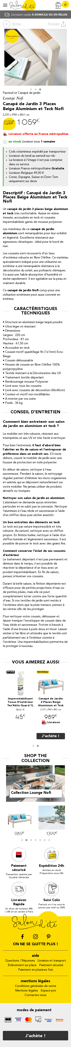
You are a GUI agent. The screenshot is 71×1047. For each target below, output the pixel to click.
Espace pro (48, 990)
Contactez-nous (35, 995)
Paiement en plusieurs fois (35, 969)
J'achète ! (35, 1036)
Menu (5, 5)
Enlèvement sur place (22, 965)
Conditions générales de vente (35, 986)
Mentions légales (26, 990)
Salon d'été (22, 5)
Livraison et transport (51, 960)
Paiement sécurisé (51, 965)
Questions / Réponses (20, 960)
